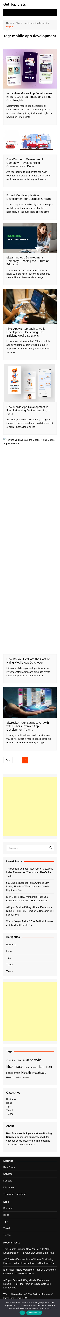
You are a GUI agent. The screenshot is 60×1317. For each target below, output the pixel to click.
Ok (22, 1313)
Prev (8, 760)
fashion (45, 1066)
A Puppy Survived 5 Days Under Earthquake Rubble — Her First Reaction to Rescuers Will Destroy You (30, 911)
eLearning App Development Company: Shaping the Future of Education (27, 261)
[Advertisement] (30, 806)
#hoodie (21, 1060)
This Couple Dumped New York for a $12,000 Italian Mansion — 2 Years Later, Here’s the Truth (29, 872)
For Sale (7, 1180)
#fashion (10, 1060)
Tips (8, 958)
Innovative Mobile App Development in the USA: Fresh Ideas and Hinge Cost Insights (29, 97)
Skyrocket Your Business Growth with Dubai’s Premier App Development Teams (27, 726)
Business (11, 944)
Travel (9, 964)
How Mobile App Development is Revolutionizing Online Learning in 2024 (28, 410)
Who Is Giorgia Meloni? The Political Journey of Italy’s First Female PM (29, 923)
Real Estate (9, 1167)
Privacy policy (34, 1313)
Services (7, 1174)
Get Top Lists (14, 4)
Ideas (9, 951)
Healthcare (39, 1072)
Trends (9, 971)
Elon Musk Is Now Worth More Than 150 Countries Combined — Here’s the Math (27, 899)
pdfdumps (26, 1077)
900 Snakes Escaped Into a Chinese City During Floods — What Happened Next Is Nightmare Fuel (27, 886)
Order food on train (14, 1077)
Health (26, 1072)
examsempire (31, 1067)
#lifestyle (34, 1060)
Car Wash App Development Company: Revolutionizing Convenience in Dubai (24, 163)
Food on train (13, 1073)
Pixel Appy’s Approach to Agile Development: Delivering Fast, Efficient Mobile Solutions (25, 332)
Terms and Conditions (14, 1194)
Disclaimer (8, 1187)
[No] (56, 1307)
